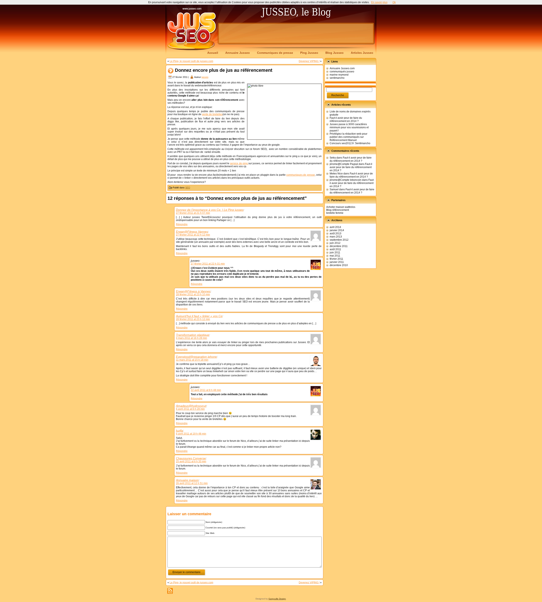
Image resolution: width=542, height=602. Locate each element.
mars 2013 (336, 236)
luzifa (179, 430)
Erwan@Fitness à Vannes (193, 291)
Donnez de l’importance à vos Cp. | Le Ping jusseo (209, 209)
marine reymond (339, 74)
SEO (187, 187)
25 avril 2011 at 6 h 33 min (191, 461)
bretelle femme (334, 212)
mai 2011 (335, 255)
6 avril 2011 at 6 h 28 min (190, 408)
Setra (333, 157)
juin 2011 (335, 252)
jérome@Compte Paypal (344, 164)
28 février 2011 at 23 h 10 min (193, 294)
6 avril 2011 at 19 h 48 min (191, 433)
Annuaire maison (187, 480)
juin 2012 (335, 243)
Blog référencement (337, 209)
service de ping (239, 163)
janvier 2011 (337, 262)
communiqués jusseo (342, 71)
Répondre (182, 224)
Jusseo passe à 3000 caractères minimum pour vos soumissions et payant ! (349, 127)
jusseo (205, 77)
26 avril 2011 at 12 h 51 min (192, 483)
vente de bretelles (212, 114)
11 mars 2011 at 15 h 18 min (192, 359)
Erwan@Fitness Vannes (192, 231)
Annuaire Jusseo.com (342, 68)
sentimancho (337, 77)
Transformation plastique (192, 335)
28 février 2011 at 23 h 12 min (193, 319)
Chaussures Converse (191, 458)
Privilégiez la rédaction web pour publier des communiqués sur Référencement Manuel (348, 137)
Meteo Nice (336, 173)
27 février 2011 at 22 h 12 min (193, 234)
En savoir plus (379, 2)
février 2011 (336, 258)
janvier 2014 (337, 230)
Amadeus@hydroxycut (191, 405)
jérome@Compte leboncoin (345, 179)
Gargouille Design (277, 599)
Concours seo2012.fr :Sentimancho (350, 143)
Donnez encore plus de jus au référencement (223, 70)
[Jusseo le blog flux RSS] (170, 591)
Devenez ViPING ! (309, 61)
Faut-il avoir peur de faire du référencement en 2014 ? (346, 119)
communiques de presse (300, 174)
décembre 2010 (339, 265)
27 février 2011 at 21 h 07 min (193, 212)
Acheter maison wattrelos (340, 207)
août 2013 (335, 233)
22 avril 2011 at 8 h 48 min (206, 390)
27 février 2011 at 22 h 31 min (208, 263)
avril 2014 (335, 227)
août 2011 (335, 249)
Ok (394, 2)
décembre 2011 (339, 246)
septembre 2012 (339, 239)
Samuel (334, 189)
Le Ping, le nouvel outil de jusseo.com (191, 61)
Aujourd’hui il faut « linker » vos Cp (199, 316)
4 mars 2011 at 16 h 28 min (191, 338)
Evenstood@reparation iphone (196, 356)
